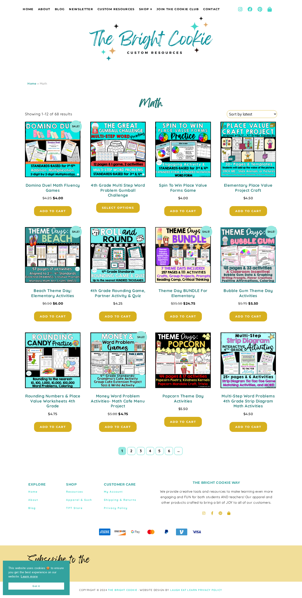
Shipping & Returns (120, 499)
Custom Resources (116, 9)
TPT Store (74, 508)
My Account (113, 491)
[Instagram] (240, 9)
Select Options (118, 207)
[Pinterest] (260, 9)
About (44, 9)
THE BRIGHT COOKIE (122, 590)
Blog (60, 9)
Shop (144, 9)
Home (28, 9)
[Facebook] (250, 9)
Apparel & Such (79, 499)
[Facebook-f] (212, 513)
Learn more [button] (29, 576)
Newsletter (81, 9)
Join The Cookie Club (178, 9)
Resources (74, 491)
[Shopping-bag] (270, 9)
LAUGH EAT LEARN (183, 590)
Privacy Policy (116, 508)
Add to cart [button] (53, 211)
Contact (211, 9)
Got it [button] (36, 586)
